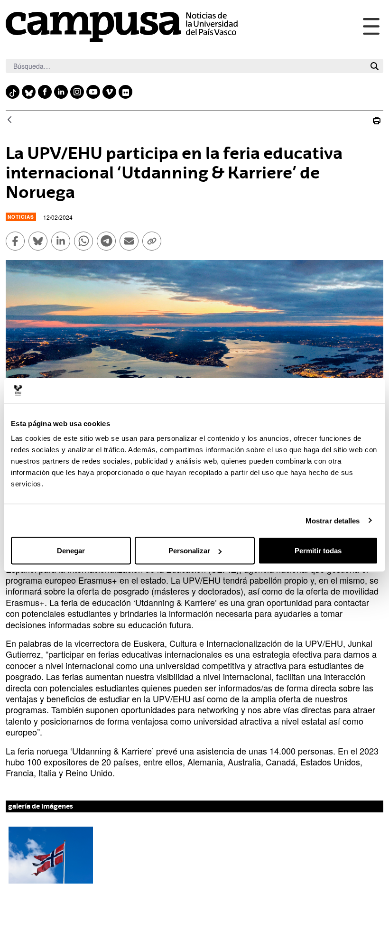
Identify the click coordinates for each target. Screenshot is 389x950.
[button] (51, 855)
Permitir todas (318, 551)
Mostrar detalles (333, 520)
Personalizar (189, 551)
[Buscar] (375, 66)
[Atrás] (9, 120)
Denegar (71, 551)
